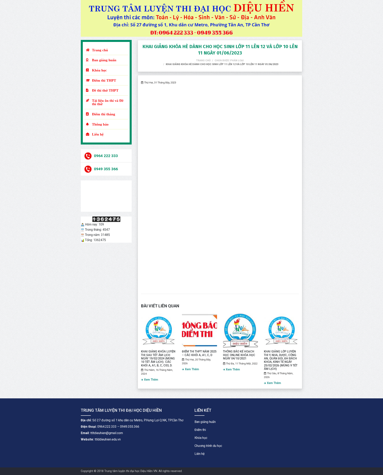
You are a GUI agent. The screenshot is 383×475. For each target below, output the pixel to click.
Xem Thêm (151, 379)
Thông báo (100, 124)
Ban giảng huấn (104, 60)
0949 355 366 (106, 169)
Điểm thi (200, 430)
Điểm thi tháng (103, 114)
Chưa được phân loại (229, 60)
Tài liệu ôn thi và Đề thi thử (107, 102)
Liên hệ (98, 134)
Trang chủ (100, 50)
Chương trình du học (208, 446)
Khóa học (99, 70)
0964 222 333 (106, 155)
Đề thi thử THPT (105, 90)
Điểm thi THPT (104, 80)
